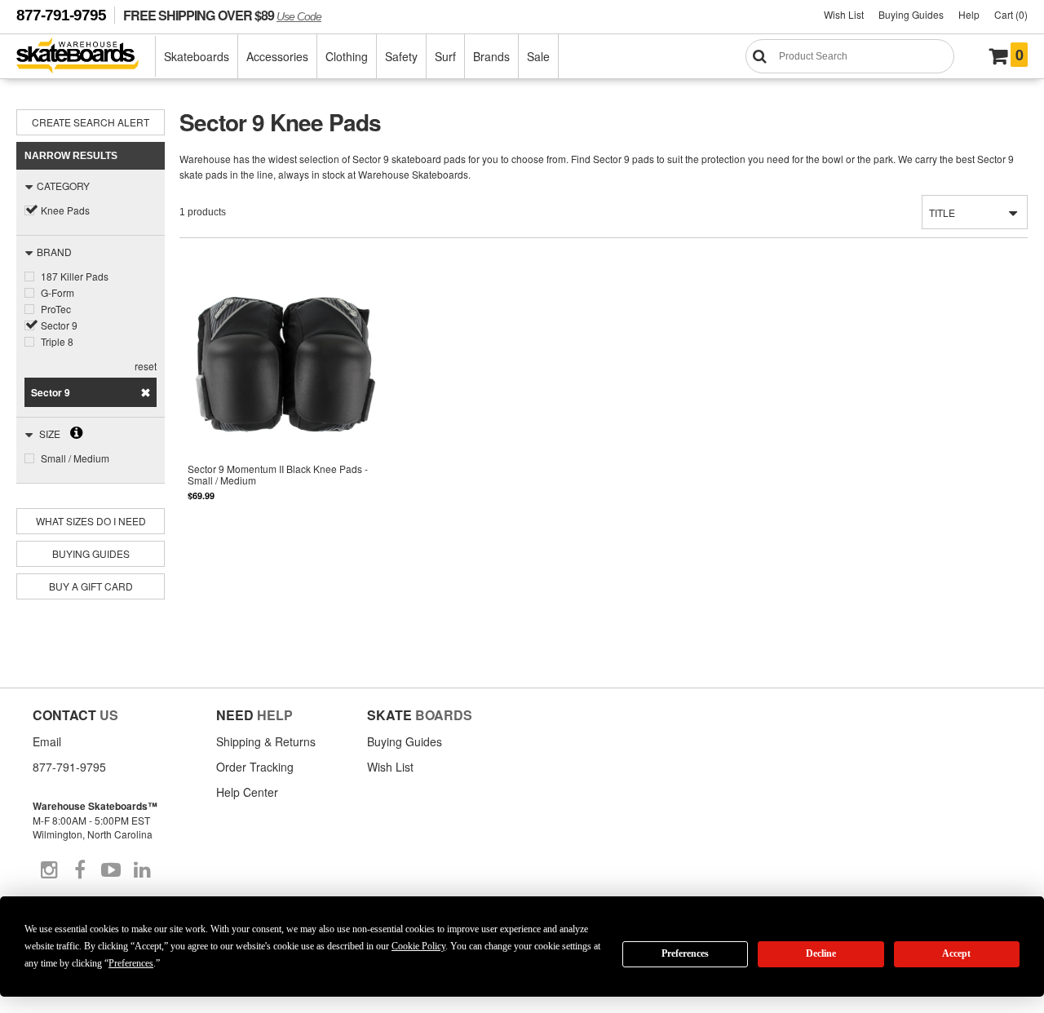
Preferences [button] (130, 963)
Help (969, 14)
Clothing (346, 56)
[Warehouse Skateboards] (86, 56)
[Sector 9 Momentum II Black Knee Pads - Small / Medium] (285, 404)
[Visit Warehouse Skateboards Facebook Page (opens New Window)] (80, 870)
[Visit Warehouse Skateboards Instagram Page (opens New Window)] (49, 870)
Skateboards (196, 56)
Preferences (685, 953)
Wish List (844, 14)
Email (47, 741)
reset (146, 366)
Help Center (247, 792)
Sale (538, 56)
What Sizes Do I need (91, 521)
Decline (821, 953)
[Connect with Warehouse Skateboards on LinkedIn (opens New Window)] (142, 870)
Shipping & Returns (266, 741)
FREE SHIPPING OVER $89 (222, 15)
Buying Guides (911, 14)
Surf (445, 56)
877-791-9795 (61, 15)
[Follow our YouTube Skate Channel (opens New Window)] (111, 870)
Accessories (277, 56)
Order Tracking (255, 767)
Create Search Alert (90, 122)
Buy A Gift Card (91, 586)
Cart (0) (1011, 14)
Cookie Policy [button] (418, 946)
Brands (491, 56)
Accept (956, 953)
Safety (401, 56)
